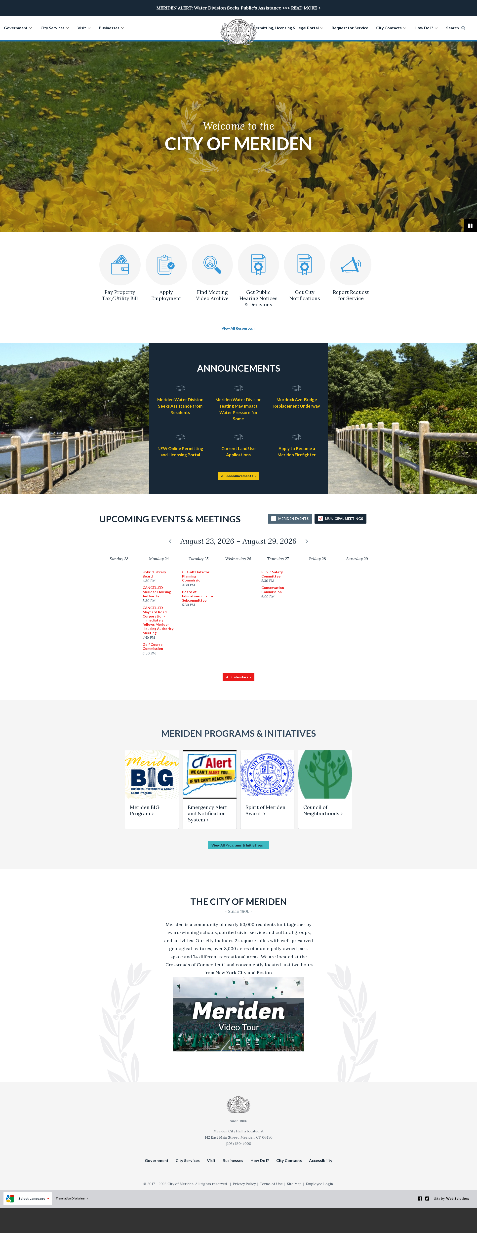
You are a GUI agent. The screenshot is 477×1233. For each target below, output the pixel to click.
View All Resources (237, 328)
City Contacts (389, 27)
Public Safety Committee (272, 576)
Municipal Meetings (344, 518)
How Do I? (424, 27)
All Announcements (237, 476)
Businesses (109, 27)
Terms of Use (271, 1184)
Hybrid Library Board (154, 576)
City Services (52, 27)
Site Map (294, 1184)
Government (16, 27)
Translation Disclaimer (71, 1198)
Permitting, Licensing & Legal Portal (286, 27)
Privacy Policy (244, 1184)
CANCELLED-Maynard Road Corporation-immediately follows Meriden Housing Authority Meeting (158, 623)
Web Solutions (457, 1198)
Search (452, 27)
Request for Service (350, 27)
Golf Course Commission (153, 648)
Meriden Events (293, 518)
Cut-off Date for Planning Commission (195, 578)
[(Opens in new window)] (238, 1050)
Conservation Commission (272, 592)
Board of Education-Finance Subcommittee (197, 598)
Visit (82, 27)
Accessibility (320, 1160)
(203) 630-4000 (238, 1143)
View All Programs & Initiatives (237, 845)
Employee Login (319, 1184)
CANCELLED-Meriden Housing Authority (157, 594)
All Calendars (237, 677)
